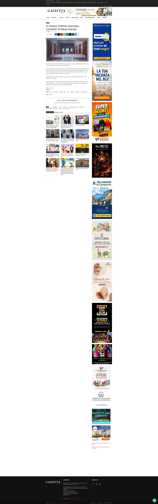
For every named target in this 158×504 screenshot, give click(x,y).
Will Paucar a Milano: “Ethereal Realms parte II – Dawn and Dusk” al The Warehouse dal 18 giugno (52, 169)
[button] (154, 500)
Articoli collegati (50, 112)
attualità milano (54, 107)
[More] (78, 34)
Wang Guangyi (67, 108)
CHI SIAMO (47, 2)
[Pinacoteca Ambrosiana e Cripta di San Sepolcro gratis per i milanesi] (52, 134)
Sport (98, 17)
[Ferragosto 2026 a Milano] (82, 119)
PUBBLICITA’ (48, 4)
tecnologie (62, 502)
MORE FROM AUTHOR (59, 112)
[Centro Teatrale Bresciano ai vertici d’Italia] (82, 134)
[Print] (73, 34)
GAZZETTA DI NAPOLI (84, 2)
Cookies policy (66, 494)
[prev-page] (47, 177)
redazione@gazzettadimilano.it (74, 498)
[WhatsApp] (64, 34)
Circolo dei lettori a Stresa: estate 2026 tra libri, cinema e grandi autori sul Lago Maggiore (67, 140)
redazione (49, 31)
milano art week (81, 107)
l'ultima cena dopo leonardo (73, 107)
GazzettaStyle (75, 17)
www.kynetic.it (66, 502)
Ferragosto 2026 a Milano (80, 125)
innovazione (52, 502)
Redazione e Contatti (93, 502)
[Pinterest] (61, 34)
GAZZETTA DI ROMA (77, 2)
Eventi (67, 17)
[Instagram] (109, 6)
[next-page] (49, 177)
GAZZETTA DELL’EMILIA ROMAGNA (66, 2)
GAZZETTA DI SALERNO (92, 2)
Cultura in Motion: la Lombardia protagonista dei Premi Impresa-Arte (67, 155)
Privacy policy (100, 502)
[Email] (70, 34)
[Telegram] (75, 34)
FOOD (81, 17)
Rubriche (105, 17)
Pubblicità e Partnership (108, 502)
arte (50, 107)
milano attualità (49, 108)
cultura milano (64, 107)
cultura (60, 107)
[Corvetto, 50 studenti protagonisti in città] (82, 162)
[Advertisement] (102, 463)
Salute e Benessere (89, 17)
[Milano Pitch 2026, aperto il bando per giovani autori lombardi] (82, 148)
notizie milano (61, 108)
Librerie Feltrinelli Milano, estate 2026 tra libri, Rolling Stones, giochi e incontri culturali (52, 155)
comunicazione (57, 502)
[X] (58, 34)
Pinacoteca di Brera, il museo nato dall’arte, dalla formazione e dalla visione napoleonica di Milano (52, 126)
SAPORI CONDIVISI (100, 2)
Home (48, 17)
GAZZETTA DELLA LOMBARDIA (55, 2)
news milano (55, 108)
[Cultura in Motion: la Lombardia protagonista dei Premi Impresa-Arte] (67, 148)
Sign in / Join (58, 0)
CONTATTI (106, 2)
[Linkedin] (111, 6)
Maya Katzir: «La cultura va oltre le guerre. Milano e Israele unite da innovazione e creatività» (67, 126)
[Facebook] (107, 6)
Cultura (61, 17)
